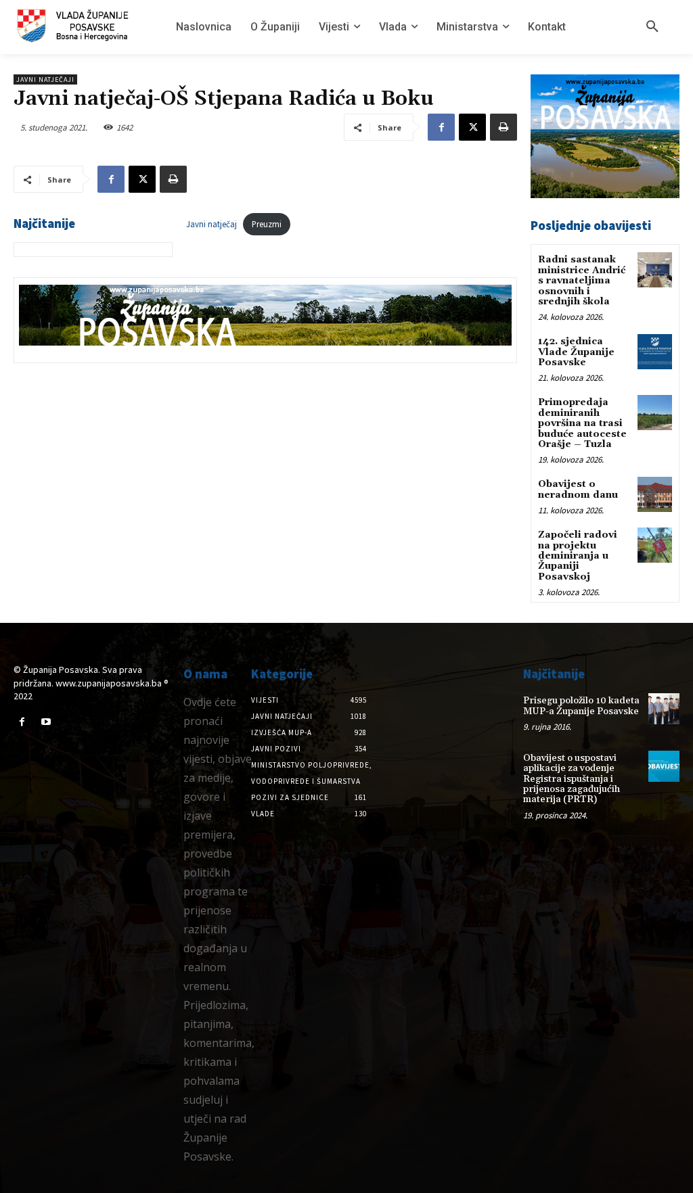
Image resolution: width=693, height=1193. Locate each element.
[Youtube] (45, 722)
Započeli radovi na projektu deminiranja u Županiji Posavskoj (577, 556)
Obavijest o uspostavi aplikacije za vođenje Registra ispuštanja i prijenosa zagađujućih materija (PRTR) (571, 779)
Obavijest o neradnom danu (578, 489)
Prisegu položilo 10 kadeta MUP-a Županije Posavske (581, 706)
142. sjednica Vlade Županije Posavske (576, 352)
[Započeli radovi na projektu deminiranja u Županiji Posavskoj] (655, 545)
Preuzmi (267, 223)
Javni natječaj (211, 223)
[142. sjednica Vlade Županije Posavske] (655, 351)
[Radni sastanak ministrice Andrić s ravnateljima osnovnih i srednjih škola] (655, 269)
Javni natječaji (45, 79)
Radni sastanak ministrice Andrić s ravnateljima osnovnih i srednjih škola (581, 281)
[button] (652, 27)
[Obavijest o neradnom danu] (655, 494)
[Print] (503, 127)
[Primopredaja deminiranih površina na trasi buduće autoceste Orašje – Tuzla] (655, 412)
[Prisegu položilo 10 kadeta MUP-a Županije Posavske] (663, 708)
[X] (472, 127)
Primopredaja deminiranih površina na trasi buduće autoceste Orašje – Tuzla (582, 423)
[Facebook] (441, 127)
